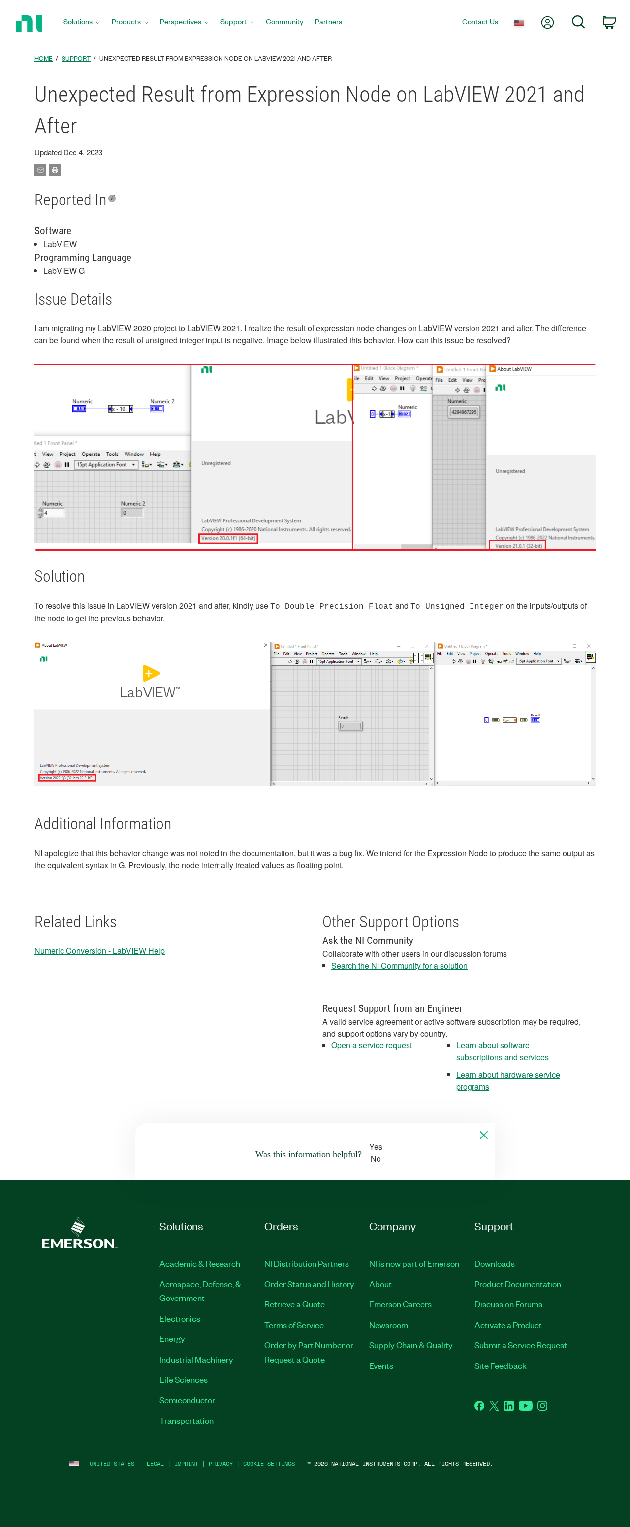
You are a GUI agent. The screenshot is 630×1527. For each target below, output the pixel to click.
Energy (172, 1338)
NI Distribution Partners (306, 1263)
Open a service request (371, 1045)
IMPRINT (186, 1464)
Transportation (186, 1420)
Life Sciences (183, 1379)
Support (76, 58)
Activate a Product (508, 1324)
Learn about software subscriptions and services (502, 1051)
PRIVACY (221, 1464)
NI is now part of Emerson (414, 1263)
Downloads (494, 1263)
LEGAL (155, 1464)
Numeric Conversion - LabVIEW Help (99, 950)
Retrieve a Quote (294, 1304)
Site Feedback (500, 1365)
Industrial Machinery (196, 1359)
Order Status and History (309, 1283)
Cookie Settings (269, 1464)
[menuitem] (82, 24)
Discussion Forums (508, 1304)
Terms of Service (294, 1324)
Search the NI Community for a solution (399, 965)
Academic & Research (199, 1263)
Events (381, 1365)
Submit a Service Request (520, 1344)
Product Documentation (517, 1283)
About (380, 1283)
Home (43, 58)
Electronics (179, 1318)
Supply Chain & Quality (411, 1344)
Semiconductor (187, 1400)
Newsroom (388, 1324)
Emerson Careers (400, 1304)
